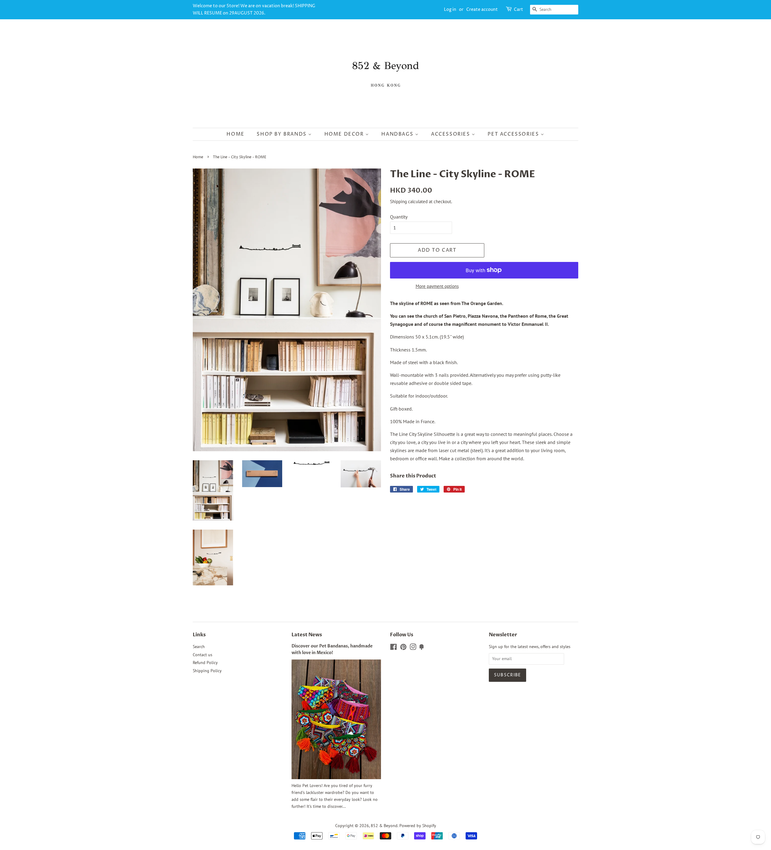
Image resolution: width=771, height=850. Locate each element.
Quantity (398, 217)
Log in (450, 9)
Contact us (202, 654)
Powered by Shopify (417, 825)
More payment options (437, 286)
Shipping (398, 201)
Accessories (451, 134)
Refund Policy (205, 662)
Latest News (307, 634)
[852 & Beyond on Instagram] (413, 648)
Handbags (398, 134)
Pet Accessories (514, 134)
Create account (482, 9)
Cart (518, 9)
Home (235, 134)
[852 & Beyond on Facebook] (393, 648)
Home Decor (345, 134)
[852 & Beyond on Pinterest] (403, 648)
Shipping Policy (207, 670)
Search (199, 646)
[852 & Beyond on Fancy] (421, 648)
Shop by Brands (282, 134)
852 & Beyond (384, 825)
